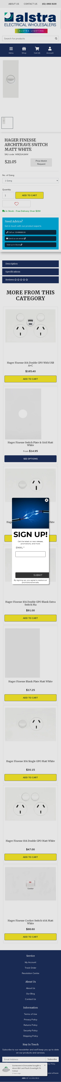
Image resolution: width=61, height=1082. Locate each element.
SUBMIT (38, 575)
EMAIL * (20, 547)
